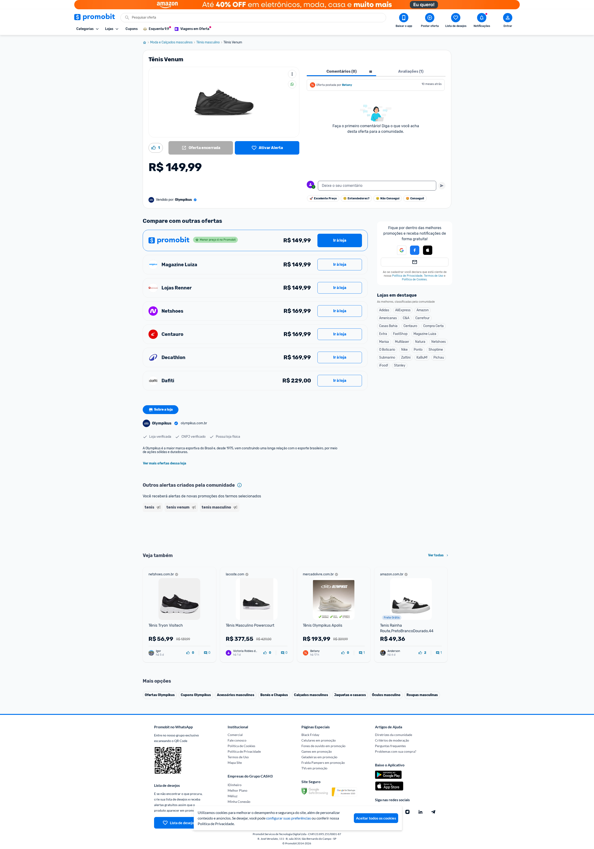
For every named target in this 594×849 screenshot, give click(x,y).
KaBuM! (421, 358)
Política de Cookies (414, 279)
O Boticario (387, 350)
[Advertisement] (232, 531)
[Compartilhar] (292, 84)
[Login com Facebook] (414, 250)
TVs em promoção (314, 768)
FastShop (400, 334)
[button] (399, 250)
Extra (383, 334)
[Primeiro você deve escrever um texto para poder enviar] (442, 185)
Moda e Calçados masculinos (171, 42)
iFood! (383, 365)
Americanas (388, 318)
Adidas (384, 310)
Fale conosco (237, 740)
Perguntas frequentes (390, 746)
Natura (420, 342)
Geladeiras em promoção (319, 757)
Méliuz (232, 796)
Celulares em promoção (318, 740)
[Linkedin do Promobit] (420, 811)
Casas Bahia (388, 326)
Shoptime (436, 350)
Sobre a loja (163, 410)
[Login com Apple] (427, 250)
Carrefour (422, 318)
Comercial (235, 735)
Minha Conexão (239, 802)
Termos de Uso (433, 275)
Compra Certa (433, 326)
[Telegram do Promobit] (433, 811)
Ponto (418, 350)
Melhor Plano (237, 790)
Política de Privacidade (407, 275)
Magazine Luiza (424, 334)
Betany (347, 85)
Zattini (405, 358)
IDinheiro (235, 785)
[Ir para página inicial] (146, 42)
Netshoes (438, 342)
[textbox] (377, 185)
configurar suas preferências (288, 818)
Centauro (410, 326)
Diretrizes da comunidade (393, 735)
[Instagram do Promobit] (407, 811)
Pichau (438, 358)
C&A (406, 318)
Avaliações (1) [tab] (410, 71)
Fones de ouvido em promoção (323, 746)
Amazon (422, 310)
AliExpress (402, 310)
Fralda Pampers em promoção (323, 763)
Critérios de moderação (392, 740)
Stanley (399, 365)
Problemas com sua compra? (395, 751)
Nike (404, 350)
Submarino (387, 358)
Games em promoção (316, 751)
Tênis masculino (208, 42)
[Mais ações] (292, 74)
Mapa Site (235, 763)
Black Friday (310, 735)
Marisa (384, 342)
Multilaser (402, 342)
